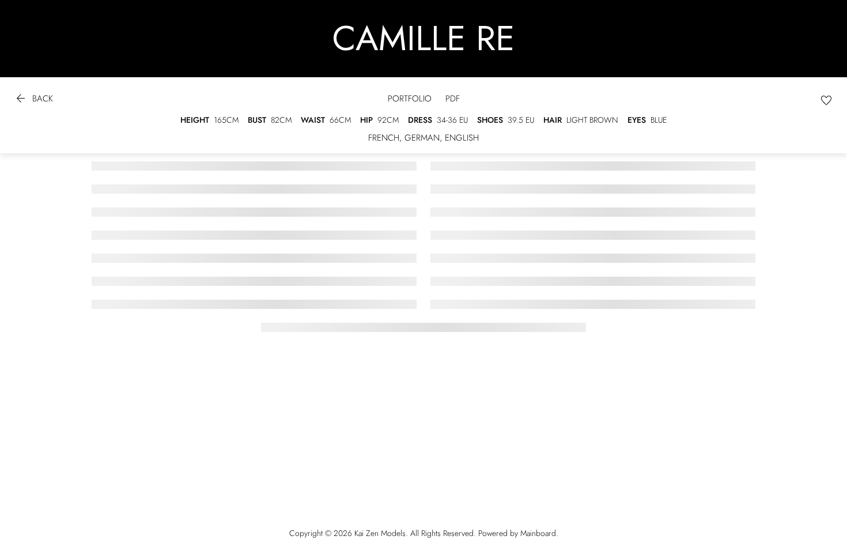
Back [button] (33, 100)
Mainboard (538, 533)
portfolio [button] (410, 99)
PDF (452, 99)
